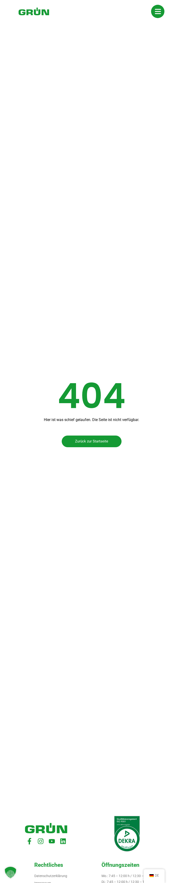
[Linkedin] (63, 841)
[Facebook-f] (29, 841)
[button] (10, 872)
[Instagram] (40, 841)
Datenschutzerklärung (50, 876)
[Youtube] (52, 841)
